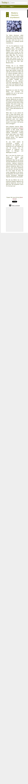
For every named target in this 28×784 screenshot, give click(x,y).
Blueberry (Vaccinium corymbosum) (14, 15)
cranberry (20, 128)
